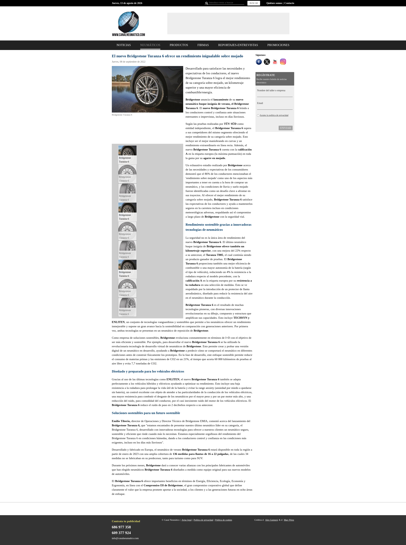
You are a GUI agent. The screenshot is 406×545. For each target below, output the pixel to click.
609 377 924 (121, 533)
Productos (179, 45)
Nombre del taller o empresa (271, 90)
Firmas (203, 45)
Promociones (278, 45)
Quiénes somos (274, 3)
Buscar (254, 3)
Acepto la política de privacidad (274, 115)
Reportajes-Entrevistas (238, 45)
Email (260, 103)
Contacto (289, 3)
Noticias (124, 45)
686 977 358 (121, 527)
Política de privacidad (203, 520)
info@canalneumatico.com (125, 538)
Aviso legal (187, 520)
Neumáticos (150, 45)
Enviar (285, 128)
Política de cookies (223, 520)
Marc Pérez (289, 520)
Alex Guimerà (271, 520)
